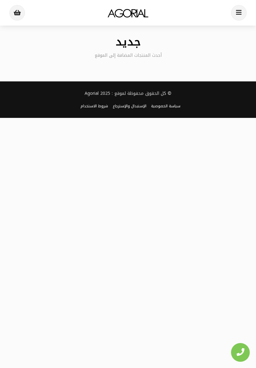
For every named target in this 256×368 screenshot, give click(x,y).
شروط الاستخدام (94, 106)
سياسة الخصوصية (165, 106)
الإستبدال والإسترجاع (129, 106)
